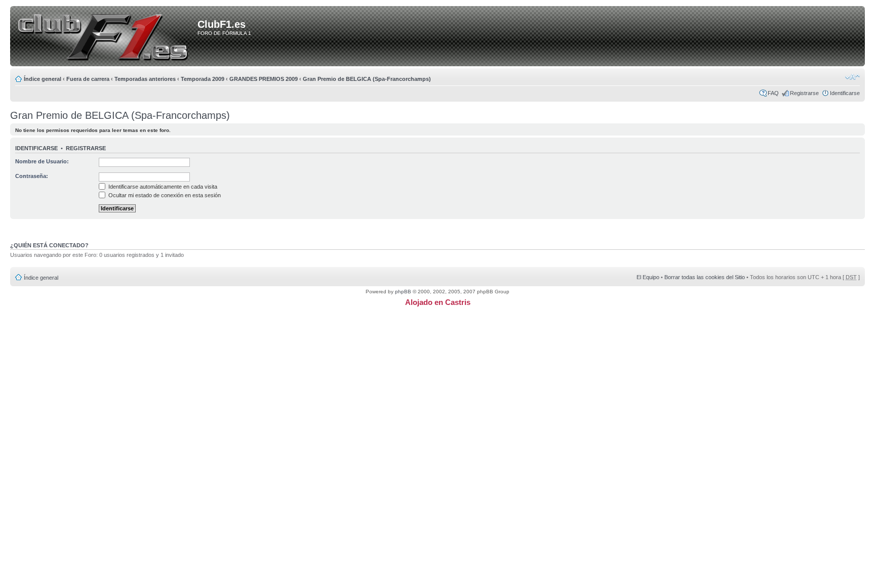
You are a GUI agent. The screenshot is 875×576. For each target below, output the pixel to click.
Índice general (42, 79)
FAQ (773, 93)
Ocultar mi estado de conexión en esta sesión (164, 195)
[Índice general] (105, 37)
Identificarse (845, 93)
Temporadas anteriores (145, 79)
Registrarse (804, 93)
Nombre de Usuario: (42, 161)
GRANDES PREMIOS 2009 (263, 79)
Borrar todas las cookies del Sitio (704, 277)
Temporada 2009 (202, 79)
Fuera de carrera (87, 79)
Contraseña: (31, 176)
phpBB (403, 291)
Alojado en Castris (437, 302)
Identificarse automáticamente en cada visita (162, 187)
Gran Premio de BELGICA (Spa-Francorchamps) (367, 79)
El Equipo (648, 277)
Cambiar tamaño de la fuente (852, 76)
